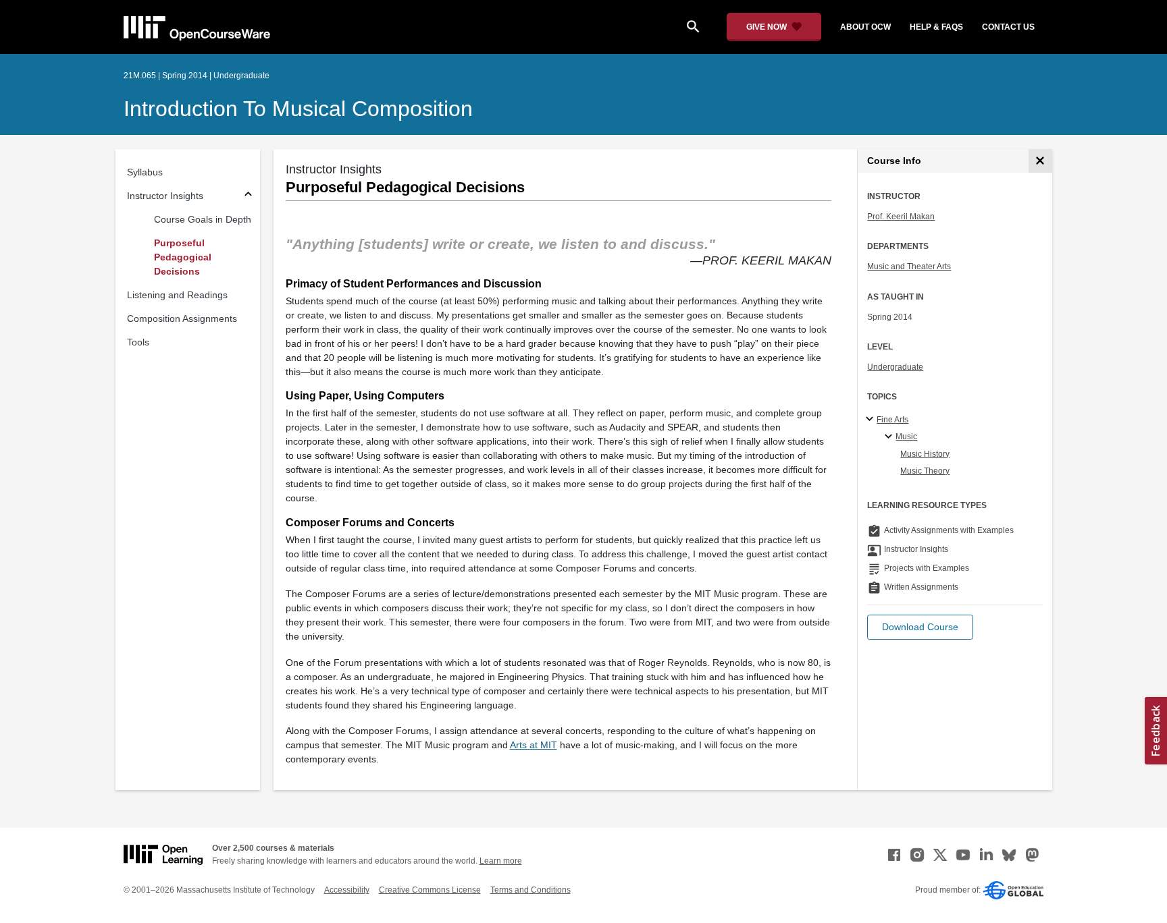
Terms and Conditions (530, 890)
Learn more (500, 861)
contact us (1008, 27)
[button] (920, 627)
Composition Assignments (182, 318)
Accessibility (346, 890)
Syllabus (145, 172)
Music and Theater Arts (909, 266)
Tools (138, 342)
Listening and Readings (177, 294)
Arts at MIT (533, 744)
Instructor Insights (165, 195)
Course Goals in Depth (202, 219)
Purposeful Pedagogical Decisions (182, 257)
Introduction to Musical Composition (298, 108)
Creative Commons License (430, 890)
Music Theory (925, 471)
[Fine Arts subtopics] (871, 419)
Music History (925, 454)
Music (906, 436)
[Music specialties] (890, 437)
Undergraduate (895, 367)
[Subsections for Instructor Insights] (248, 196)
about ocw (865, 27)
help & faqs (936, 27)
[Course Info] (1040, 161)
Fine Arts (892, 419)
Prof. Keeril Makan (901, 216)
